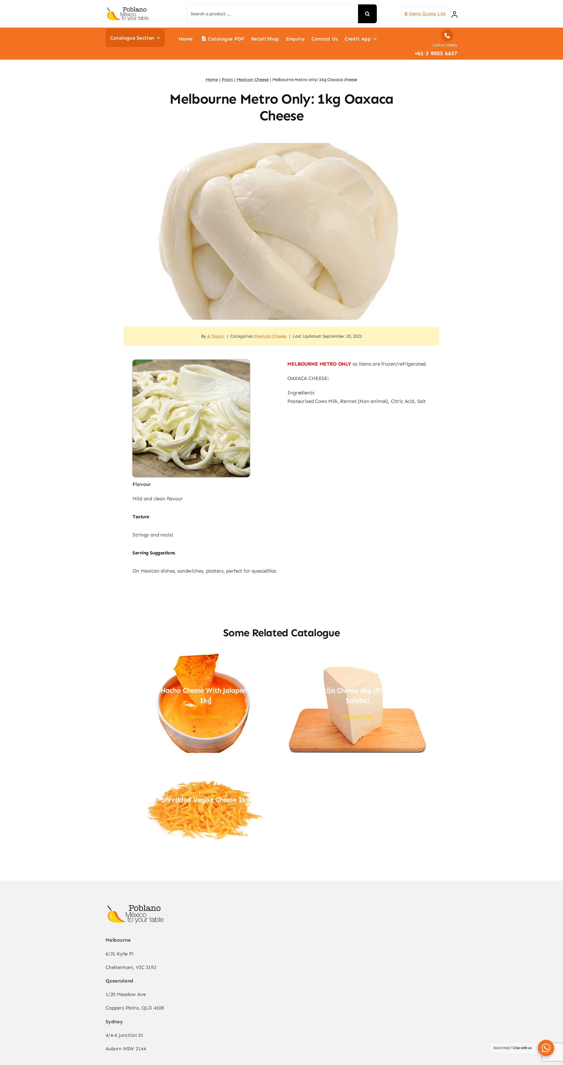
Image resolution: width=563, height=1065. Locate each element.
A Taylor (215, 336)
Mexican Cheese (270, 336)
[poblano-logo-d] (128, 9)
